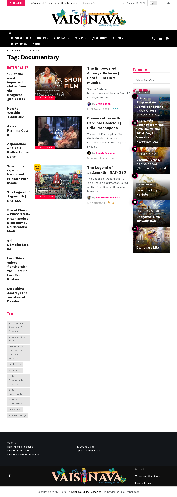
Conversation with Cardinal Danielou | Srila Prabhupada (104, 123)
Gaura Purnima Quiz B (17, 130)
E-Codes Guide (85, 446)
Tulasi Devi (15, 410)
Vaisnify (11, 442)
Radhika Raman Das (108, 197)
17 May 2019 (97, 202)
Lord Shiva (15, 364)
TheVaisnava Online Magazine (84, 491)
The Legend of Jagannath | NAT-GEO (18, 196)
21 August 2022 (99, 109)
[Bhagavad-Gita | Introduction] (151, 213)
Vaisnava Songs (17, 415)
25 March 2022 (99, 158)
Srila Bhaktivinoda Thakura (16, 380)
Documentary (45, 97)
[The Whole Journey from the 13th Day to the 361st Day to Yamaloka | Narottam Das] (151, 134)
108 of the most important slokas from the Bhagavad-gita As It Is (16, 86)
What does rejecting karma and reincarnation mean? (18, 174)
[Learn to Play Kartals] (151, 187)
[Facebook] (163, 3)
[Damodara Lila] (151, 240)
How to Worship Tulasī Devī (15, 113)
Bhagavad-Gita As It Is (17, 339)
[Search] (153, 38)
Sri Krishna (15, 370)
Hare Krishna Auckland (20, 446)
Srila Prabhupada (15, 392)
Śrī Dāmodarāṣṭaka (17, 245)
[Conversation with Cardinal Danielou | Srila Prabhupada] (58, 132)
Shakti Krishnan (105, 153)
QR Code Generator (88, 450)
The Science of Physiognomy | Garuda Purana (52, 3)
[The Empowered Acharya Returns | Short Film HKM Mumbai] (58, 83)
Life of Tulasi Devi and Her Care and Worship (16, 353)
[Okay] (37, 168)
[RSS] (168, 3)
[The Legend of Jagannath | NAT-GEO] (58, 182)
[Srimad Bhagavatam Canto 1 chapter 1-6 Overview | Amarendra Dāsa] (151, 107)
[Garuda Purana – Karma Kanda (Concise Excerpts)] (151, 160)
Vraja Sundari (104, 103)
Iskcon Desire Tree (18, 450)
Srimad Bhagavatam (16, 402)
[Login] (167, 38)
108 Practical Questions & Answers (16, 327)
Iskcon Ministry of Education (23, 454)
